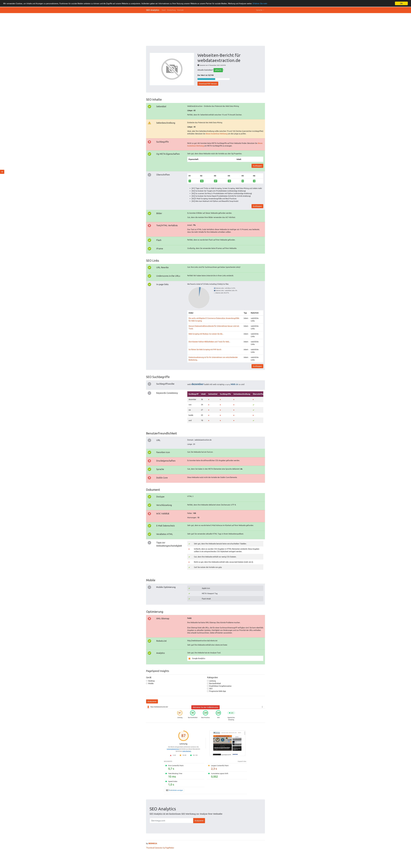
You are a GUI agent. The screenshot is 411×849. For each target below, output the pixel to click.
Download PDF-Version (208, 84)
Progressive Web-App (217, 691)
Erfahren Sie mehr (260, 3)
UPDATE (218, 70)
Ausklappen (257, 166)
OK (401, 3)
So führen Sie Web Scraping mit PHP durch (205, 349)
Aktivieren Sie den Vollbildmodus (205, 707)
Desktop (151, 681)
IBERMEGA (152, 843)
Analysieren (151, 701)
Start (164, 10)
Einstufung (171, 10)
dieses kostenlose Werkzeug (216, 134)
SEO (210, 689)
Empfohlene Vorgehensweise (220, 686)
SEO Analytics (152, 10)
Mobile (150, 683)
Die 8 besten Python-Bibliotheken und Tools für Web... (209, 342)
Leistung (212, 681)
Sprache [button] (259, 10)
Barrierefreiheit (215, 683)
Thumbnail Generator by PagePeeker (160, 848)
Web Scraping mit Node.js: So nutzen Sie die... (206, 334)
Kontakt (180, 10)
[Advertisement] (210, 30)
